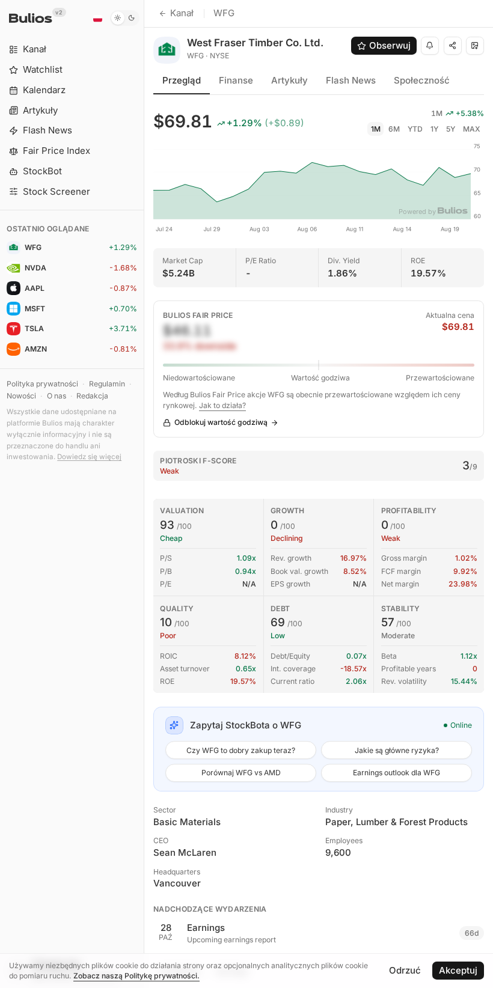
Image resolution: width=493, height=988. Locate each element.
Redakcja (92, 395)
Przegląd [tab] (181, 80)
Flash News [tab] (351, 80)
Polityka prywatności (42, 383)
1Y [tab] (434, 128)
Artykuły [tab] (289, 80)
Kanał (182, 13)
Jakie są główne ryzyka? (397, 750)
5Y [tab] (450, 128)
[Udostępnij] (453, 46)
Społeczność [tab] (422, 80)
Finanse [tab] (236, 80)
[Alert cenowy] (430, 46)
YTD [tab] (415, 128)
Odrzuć (405, 970)
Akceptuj (458, 970)
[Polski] (97, 18)
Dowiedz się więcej (89, 457)
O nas (56, 395)
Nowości (21, 395)
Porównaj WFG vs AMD (241, 772)
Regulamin (107, 383)
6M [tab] (394, 128)
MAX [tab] (471, 128)
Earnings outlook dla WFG (396, 772)
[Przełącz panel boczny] (144, 494)
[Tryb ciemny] (124, 18)
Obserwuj (390, 45)
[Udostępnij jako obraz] (475, 46)
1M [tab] (376, 128)
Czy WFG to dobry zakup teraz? (240, 750)
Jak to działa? (222, 405)
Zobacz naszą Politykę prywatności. (136, 975)
